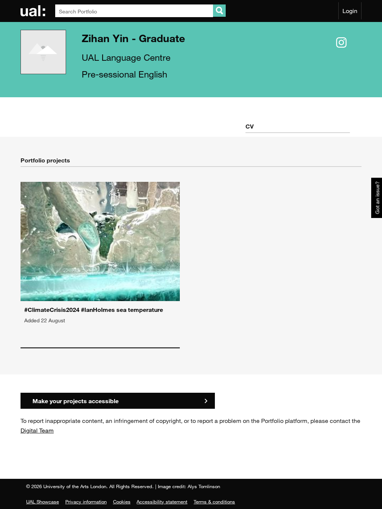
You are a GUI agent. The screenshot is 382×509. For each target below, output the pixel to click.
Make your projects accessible (75, 400)
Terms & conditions (214, 502)
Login (349, 11)
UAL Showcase (42, 502)
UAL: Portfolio (34, 10)
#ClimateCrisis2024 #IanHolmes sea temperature (93, 309)
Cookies (122, 502)
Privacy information (86, 502)
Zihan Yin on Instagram (341, 43)
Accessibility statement (162, 502)
